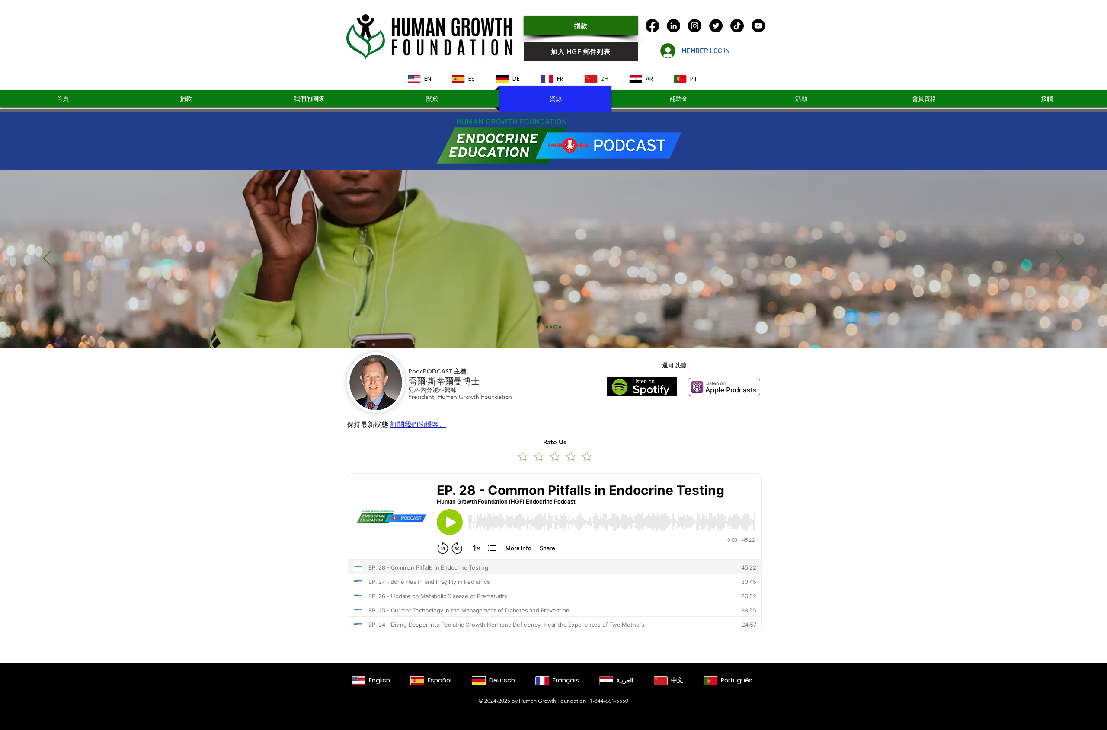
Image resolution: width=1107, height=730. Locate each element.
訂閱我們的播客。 (418, 425)
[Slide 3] (555, 326)
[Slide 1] (547, 326)
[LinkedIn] (673, 25)
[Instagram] (694, 25)
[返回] (47, 259)
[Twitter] (716, 25)
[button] (678, 99)
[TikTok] (737, 25)
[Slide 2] (551, 326)
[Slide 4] (559, 327)
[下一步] (1060, 259)
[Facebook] (652, 25)
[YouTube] (758, 25)
